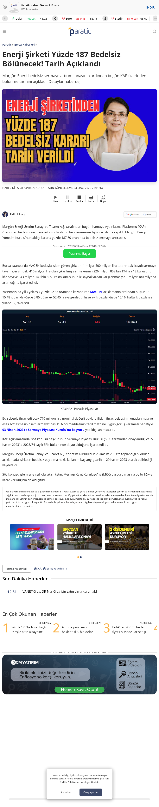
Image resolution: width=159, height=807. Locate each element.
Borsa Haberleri (24, 44)
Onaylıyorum (90, 792)
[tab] (78, 557)
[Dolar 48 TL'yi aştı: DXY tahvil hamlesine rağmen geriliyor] (32, 537)
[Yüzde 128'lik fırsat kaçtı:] (127, 537)
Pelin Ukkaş (17, 214)
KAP (37, 568)
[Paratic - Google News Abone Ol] (140, 215)
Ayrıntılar (66, 792)
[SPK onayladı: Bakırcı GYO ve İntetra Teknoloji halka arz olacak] (79, 537)
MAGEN (96, 292)
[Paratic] (79, 32)
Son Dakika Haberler (25, 578)
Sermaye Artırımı (55, 568)
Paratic (6, 44)
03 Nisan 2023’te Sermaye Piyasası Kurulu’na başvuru (43, 430)
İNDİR (150, 7)
